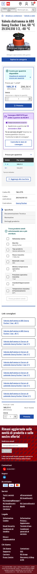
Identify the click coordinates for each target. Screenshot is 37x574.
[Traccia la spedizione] (20, 3)
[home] (2, 15)
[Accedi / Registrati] (26, 3)
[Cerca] (33, 10)
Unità (7, 92)
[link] (20, 77)
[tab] (18, 210)
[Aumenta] (30, 99)
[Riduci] (7, 99)
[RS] (8, 3)
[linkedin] (4, 477)
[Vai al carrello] (32, 3)
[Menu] (3, 3)
